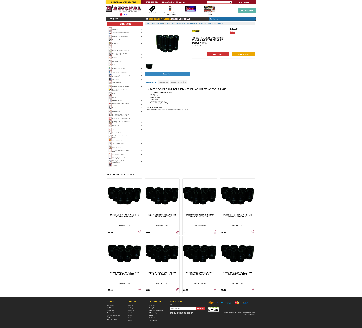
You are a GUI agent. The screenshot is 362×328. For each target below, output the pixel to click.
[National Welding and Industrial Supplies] (123, 9)
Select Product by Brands (152, 13)
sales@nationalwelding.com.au (174, 2)
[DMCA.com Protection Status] (213, 309)
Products (130, 318)
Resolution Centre (112, 319)
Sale (190, 13)
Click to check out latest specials (210, 13)
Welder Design (111, 313)
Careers (130, 313)
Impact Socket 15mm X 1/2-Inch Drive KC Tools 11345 (162, 273)
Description (151, 82)
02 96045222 (152, 2)
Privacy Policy (153, 308)
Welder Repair (111, 310)
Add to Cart (217, 54)
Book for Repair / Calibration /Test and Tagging (171, 13)
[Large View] (149, 66)
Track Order (110, 308)
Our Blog (130, 308)
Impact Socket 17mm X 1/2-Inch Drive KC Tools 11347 (237, 273)
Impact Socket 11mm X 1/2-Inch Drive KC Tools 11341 (162, 215)
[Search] (230, 2)
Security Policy (153, 315)
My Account (245, 2)
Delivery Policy (153, 313)
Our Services (214, 19)
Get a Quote (167, 74)
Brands (130, 315)
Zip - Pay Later (153, 320)
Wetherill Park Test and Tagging (113, 316)
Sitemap (130, 320)
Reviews (174, 82)
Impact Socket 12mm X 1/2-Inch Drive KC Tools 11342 (200, 215)
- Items (247, 10)
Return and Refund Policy (156, 310)
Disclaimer (152, 318)
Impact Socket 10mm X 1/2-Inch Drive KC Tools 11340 (124, 215)
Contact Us (131, 310)
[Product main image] (167, 43)
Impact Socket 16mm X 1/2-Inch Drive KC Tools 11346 (200, 273)
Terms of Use (152, 305)
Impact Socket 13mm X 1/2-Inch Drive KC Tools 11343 (237, 215)
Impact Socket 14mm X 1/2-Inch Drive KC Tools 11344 (124, 273)
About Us (130, 305)
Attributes (163, 82)
